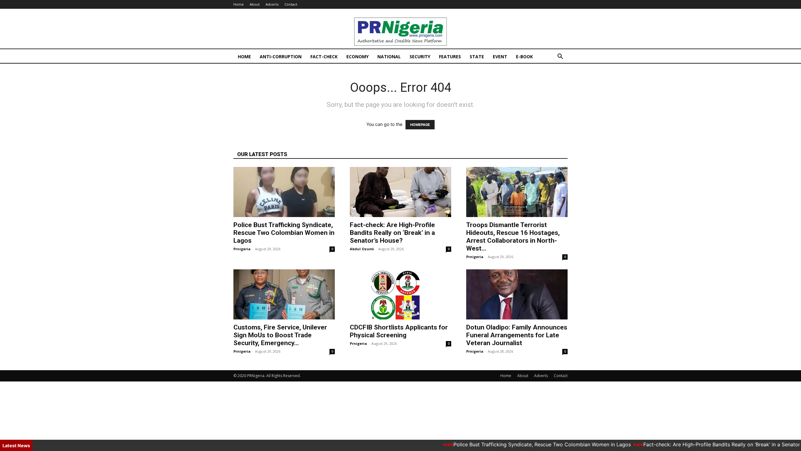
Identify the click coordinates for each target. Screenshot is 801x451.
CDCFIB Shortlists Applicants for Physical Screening (399, 331)
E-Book (524, 57)
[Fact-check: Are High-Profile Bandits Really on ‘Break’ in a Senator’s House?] (400, 192)
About (255, 4)
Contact (290, 4)
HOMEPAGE (420, 124)
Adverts (272, 4)
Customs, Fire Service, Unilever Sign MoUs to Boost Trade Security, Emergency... (280, 335)
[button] (560, 57)
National (389, 57)
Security (420, 57)
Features (450, 57)
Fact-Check (324, 57)
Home (238, 4)
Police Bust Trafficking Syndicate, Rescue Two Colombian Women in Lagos (283, 232)
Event (500, 57)
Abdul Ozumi (362, 248)
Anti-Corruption (281, 57)
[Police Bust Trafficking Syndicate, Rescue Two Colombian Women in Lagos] (284, 192)
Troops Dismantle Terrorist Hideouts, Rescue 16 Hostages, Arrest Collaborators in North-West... (513, 236)
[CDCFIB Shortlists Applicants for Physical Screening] (400, 294)
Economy (357, 57)
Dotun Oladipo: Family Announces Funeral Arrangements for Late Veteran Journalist (516, 335)
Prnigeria (242, 248)
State (477, 57)
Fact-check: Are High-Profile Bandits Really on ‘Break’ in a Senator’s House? (392, 232)
